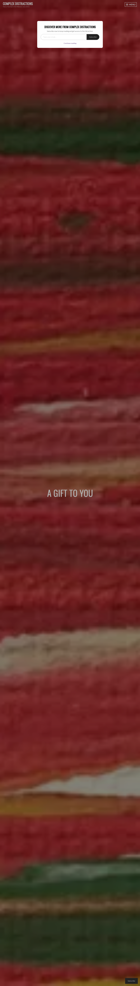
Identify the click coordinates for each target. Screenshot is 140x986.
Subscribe (93, 37)
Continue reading (70, 43)
